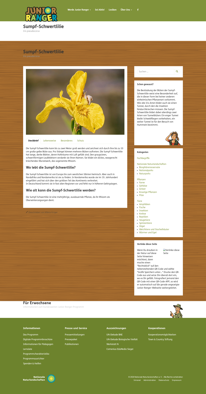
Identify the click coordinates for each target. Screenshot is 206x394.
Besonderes (66, 141)
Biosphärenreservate (149, 167)
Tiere (139, 201)
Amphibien (144, 204)
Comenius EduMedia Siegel (120, 349)
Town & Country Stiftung (160, 339)
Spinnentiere (145, 223)
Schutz (80, 141)
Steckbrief (33, 141)
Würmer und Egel (148, 233)
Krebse (142, 214)
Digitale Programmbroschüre (37, 339)
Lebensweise (49, 141)
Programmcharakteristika (36, 354)
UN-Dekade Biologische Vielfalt (122, 339)
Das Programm (30, 335)
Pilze (141, 195)
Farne (142, 183)
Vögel (142, 226)
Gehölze (143, 186)
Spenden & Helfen (32, 364)
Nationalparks (146, 170)
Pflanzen (141, 180)
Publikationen (72, 344)
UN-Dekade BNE (115, 335)
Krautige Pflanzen (148, 192)
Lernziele (27, 349)
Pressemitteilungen (75, 335)
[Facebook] (137, 11)
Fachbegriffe (143, 158)
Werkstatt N (113, 344)
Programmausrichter (33, 359)
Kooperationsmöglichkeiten (162, 335)
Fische (142, 207)
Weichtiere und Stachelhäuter (154, 229)
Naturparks (144, 174)
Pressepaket (71, 339)
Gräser (142, 189)
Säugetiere (144, 220)
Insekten (143, 211)
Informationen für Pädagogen (38, 344)
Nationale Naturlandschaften (151, 164)
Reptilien (143, 217)
